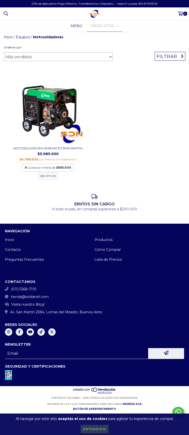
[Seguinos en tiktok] (41, 332)
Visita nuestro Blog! (28, 304)
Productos (103, 239)
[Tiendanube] (94, 393)
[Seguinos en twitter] (52, 332)
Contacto (13, 249)
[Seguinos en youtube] (30, 332)
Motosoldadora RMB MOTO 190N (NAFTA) (48, 148)
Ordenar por (12, 47)
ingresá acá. (132, 404)
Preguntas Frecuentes (24, 259)
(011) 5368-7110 (23, 289)
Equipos (23, 37)
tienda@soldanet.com (30, 297)
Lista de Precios (108, 259)
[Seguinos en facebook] (19, 332)
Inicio (8, 37)
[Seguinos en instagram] (8, 332)
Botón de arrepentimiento (94, 409)
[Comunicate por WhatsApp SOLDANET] (178, 412)
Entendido (94, 429)
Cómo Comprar (107, 249)
